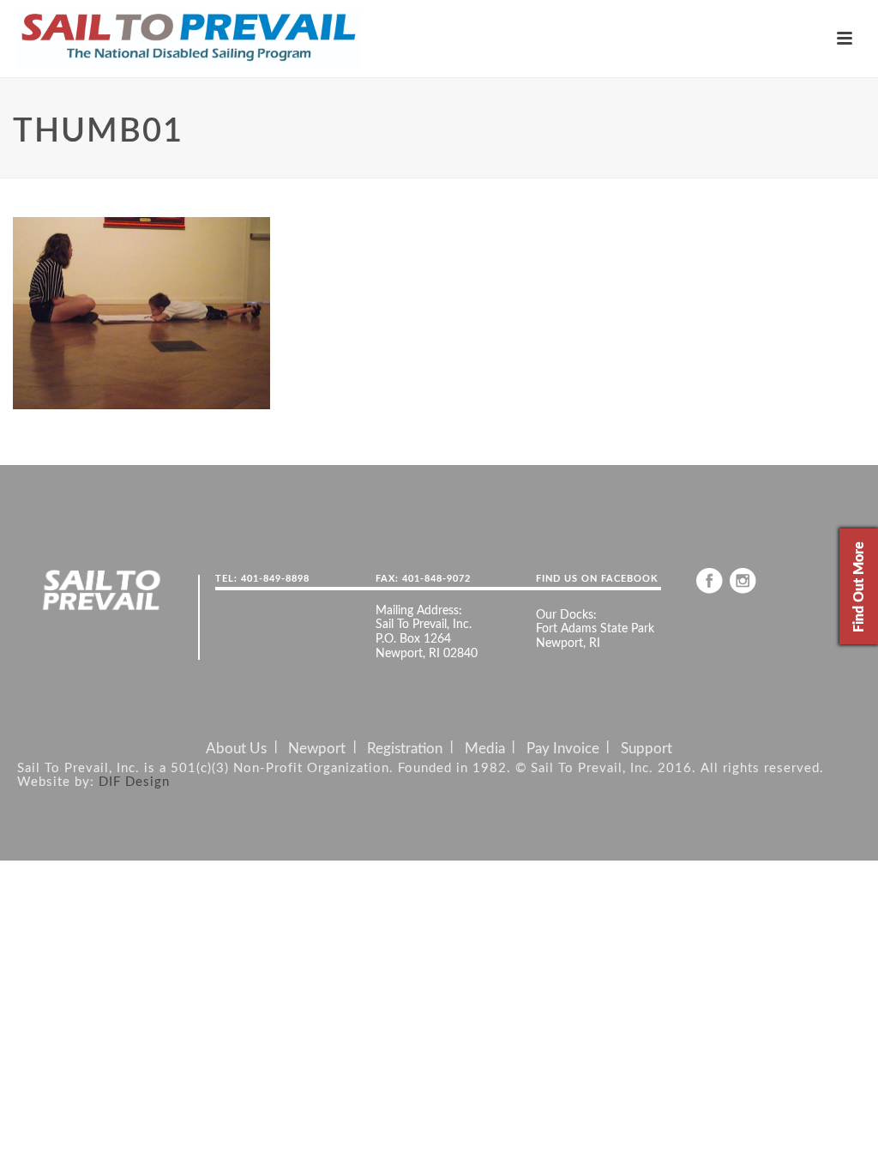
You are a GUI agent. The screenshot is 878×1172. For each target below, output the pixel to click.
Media (485, 749)
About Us (236, 749)
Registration (404, 749)
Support (646, 749)
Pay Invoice (562, 749)
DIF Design (134, 782)
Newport (317, 749)
